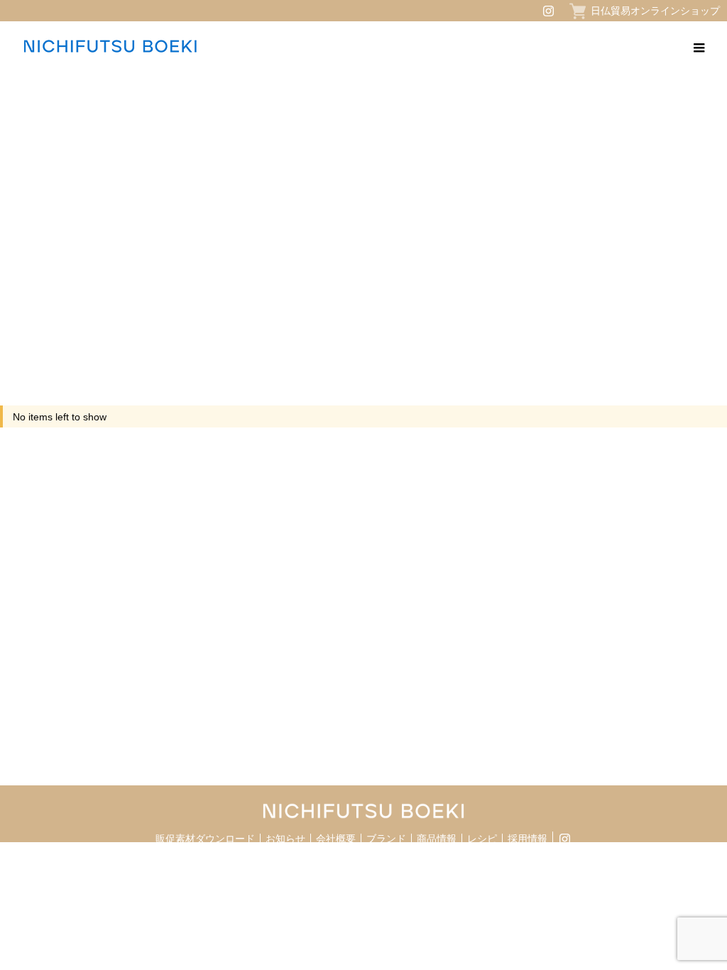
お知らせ (285, 839)
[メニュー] (698, 46)
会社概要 (336, 839)
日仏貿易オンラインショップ (655, 10)
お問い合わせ (244, 865)
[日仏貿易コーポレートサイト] (110, 46)
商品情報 (437, 839)
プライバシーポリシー (166, 865)
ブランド (386, 839)
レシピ (482, 839)
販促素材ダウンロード (205, 839)
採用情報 (527, 839)
